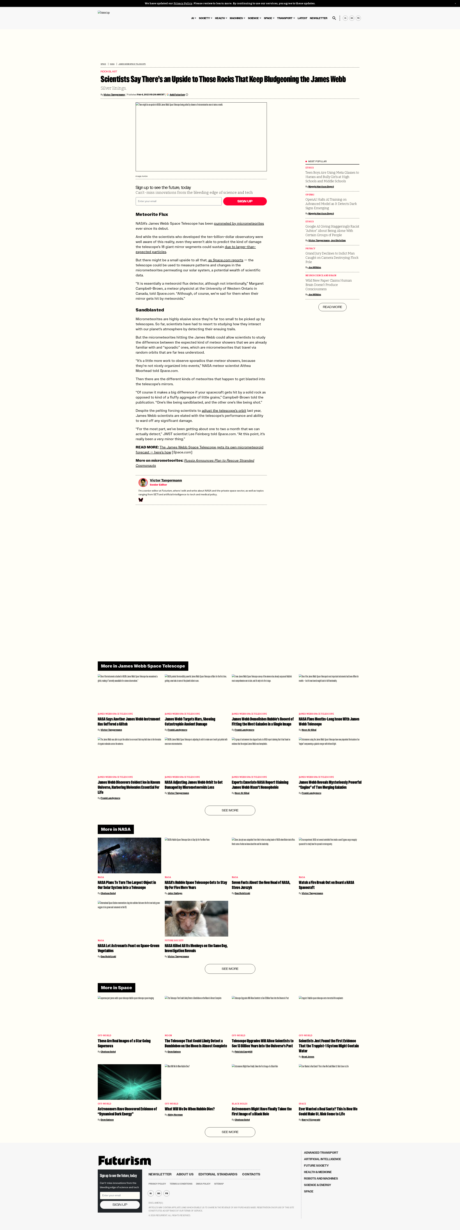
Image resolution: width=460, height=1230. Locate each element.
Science (253, 18)
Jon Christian (338, 240)
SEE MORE (230, 810)
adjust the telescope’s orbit (224, 410)
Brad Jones (308, 1056)
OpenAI (309, 195)
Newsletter (318, 18)
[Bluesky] (140, 500)
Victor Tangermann (114, 94)
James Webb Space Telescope (132, 64)
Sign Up (244, 201)
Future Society (174, 940)
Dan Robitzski (242, 893)
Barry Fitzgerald (311, 1119)
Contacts (251, 1174)
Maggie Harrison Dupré (321, 186)
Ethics (309, 168)
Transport (285, 18)
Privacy (310, 248)
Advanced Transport (321, 1152)
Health (220, 18)
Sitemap (219, 1184)
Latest (302, 18)
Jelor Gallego (175, 893)
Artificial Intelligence (322, 1159)
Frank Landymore (177, 729)
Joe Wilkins (314, 267)
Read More (332, 307)
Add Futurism (177, 94)
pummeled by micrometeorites (239, 223)
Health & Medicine (318, 1172)
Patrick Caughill (243, 1051)
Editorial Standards (218, 1174)
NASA (112, 64)
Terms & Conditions (181, 1184)
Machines (236, 18)
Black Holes (239, 1104)
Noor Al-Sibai (309, 729)
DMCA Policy (203, 1184)
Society (204, 18)
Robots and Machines (321, 1178)
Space (268, 18)
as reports (225, 260)
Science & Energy (317, 1185)
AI (192, 18)
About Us (185, 1174)
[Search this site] (334, 18)
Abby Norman (175, 1114)
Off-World (104, 1035)
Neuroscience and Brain (320, 275)
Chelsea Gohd (108, 893)
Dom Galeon (174, 1051)
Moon (168, 1035)
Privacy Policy (183, 3)
